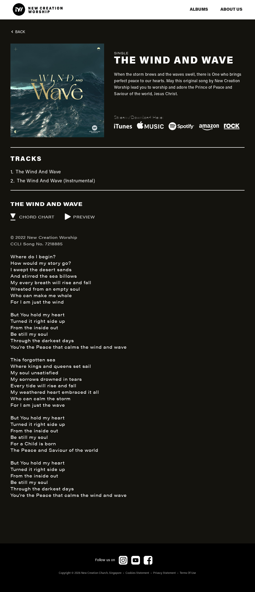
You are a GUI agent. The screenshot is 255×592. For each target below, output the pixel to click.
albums (199, 9)
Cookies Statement (137, 573)
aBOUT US (231, 9)
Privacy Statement (164, 573)
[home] (37, 9)
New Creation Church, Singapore (101, 573)
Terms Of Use (188, 573)
